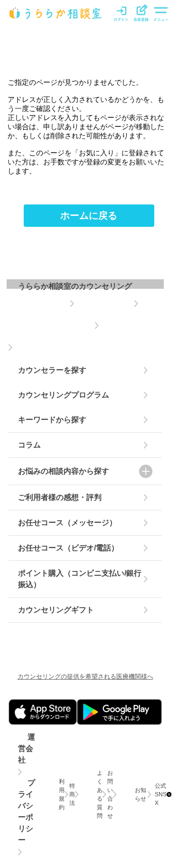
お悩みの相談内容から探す (63, 471)
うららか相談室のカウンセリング (75, 286)
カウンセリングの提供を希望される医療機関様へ (85, 676)
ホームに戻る (88, 215)
